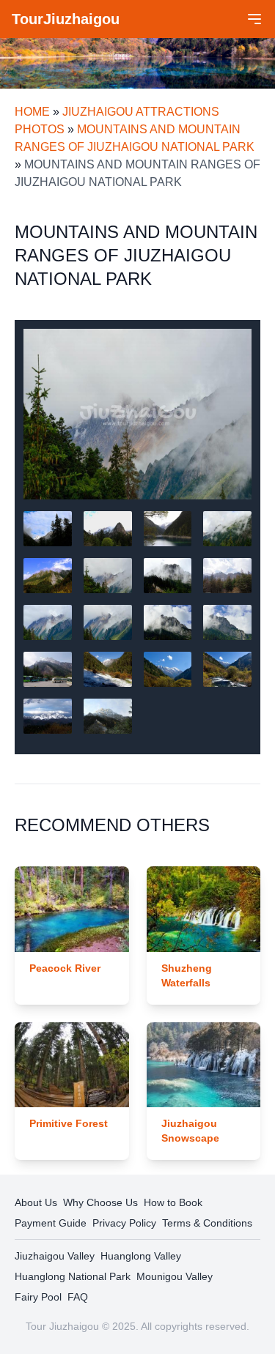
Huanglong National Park (73, 1276)
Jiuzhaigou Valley (55, 1256)
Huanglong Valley (140, 1256)
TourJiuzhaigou (66, 19)
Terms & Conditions (207, 1223)
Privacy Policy (124, 1223)
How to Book (173, 1202)
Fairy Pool (38, 1297)
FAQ (77, 1297)
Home (32, 111)
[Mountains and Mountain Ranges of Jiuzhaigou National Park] (137, 414)
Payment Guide (51, 1223)
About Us (36, 1202)
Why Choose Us (100, 1202)
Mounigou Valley (174, 1276)
